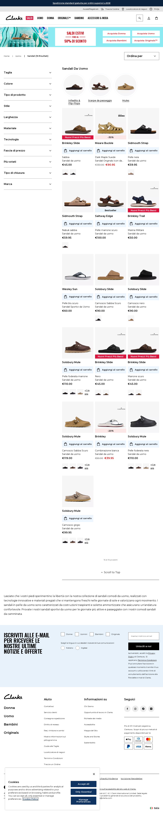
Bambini (99, 634)
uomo (18, 56)
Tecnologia (11, 139)
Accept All (83, 784)
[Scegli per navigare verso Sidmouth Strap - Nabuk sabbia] (131, 172)
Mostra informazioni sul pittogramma (55, 738)
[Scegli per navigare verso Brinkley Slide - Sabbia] (106, 393)
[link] (88, 115)
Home (7, 56)
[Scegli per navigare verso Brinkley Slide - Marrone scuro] (65, 172)
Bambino (79, 18)
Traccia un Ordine (52, 764)
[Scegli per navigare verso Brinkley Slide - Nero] (73, 172)
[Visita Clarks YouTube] (151, 709)
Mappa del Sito (91, 730)
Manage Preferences (83, 800)
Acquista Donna (116, 33)
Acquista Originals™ (145, 40)
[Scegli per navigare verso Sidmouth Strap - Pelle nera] (65, 245)
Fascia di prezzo (14, 150)
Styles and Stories (92, 736)
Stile (7, 106)
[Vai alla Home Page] (14, 18)
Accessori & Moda (98, 18)
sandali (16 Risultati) (37, 56)
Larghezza (11, 117)
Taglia (8, 72)
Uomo (40, 18)
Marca (8, 184)
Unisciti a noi (143, 646)
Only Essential (83, 791)
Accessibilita (89, 724)
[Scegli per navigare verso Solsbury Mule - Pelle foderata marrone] (73, 466)
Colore (8, 83)
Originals (115, 634)
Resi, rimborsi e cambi (54, 730)
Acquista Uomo (146, 33)
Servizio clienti (50, 712)
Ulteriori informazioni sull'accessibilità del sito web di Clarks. (109, 789)
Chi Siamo (89, 706)
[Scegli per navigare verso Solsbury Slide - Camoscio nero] (98, 318)
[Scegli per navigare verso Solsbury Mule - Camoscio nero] (65, 392)
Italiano (69, 648)
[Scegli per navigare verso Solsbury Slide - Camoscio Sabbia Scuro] (131, 318)
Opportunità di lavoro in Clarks (98, 712)
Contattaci (49, 706)
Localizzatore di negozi (54, 752)
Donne (69, 634)
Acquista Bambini (116, 40)
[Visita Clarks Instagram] (135, 709)
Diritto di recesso (51, 724)
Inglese (84, 648)
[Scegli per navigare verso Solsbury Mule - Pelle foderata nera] (73, 392)
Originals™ (64, 18)
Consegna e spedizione (54, 718)
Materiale (10, 128)
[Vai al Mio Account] (149, 18)
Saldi (29, 18)
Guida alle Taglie (51, 746)
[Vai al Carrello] (156, 18)
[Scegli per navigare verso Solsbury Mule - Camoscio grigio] (80, 392)
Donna (50, 18)
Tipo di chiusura (14, 172)
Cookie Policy (30, 799)
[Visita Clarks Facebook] (127, 709)
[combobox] (141, 56)
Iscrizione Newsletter (131, 778)
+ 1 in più (87, 392)
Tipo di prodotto (15, 94)
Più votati (10, 161)
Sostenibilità (89, 742)
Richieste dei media (92, 718)
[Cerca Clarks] (139, 18)
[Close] (93, 774)
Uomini (83, 634)
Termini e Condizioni (147, 660)
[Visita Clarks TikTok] (143, 709)
